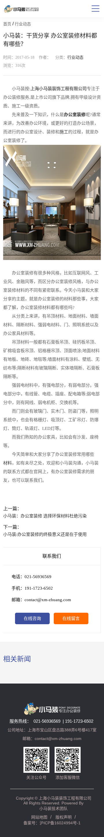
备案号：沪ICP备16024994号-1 (52, 823)
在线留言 (71, 618)
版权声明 (63, 817)
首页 (7, 24)
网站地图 (39, 817)
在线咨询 (32, 618)
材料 (7, 463)
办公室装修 (75, 114)
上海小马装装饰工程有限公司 (65, 798)
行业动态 (23, 24)
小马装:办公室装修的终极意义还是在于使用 (45, 534)
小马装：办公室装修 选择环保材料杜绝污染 (45, 516)
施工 (64, 132)
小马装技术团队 (53, 808)
